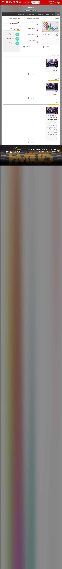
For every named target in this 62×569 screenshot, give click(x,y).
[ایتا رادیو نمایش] (7, 152)
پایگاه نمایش (34, 2)
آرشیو (47, 14)
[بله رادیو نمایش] (11, 152)
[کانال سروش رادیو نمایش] (18, 152)
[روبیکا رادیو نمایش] (15, 152)
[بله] (10, 2)
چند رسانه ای (30, 14)
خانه (58, 14)
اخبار (52, 14)
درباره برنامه (21, 14)
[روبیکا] (20, 2)
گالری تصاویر (40, 14)
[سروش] (17, 2)
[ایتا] (13, 2)
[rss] (7, 2)
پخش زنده (27, 2)
